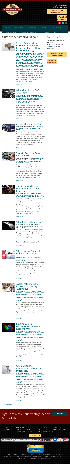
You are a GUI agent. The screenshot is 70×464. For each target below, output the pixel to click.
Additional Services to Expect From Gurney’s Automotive (27, 286)
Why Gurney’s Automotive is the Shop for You (29, 252)
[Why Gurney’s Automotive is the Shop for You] (8, 258)
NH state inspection (23, 196)
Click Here (50, 46)
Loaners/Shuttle (57, 28)
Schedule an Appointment (57, 11)
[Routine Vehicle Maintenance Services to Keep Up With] (8, 331)
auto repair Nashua (36, 56)
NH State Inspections (37, 196)
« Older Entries (7, 404)
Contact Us (35, 435)
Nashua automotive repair (25, 67)
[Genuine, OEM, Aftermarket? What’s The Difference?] (8, 373)
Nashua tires (39, 67)
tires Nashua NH (27, 299)
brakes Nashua (35, 62)
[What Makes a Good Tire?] (8, 229)
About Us (44, 28)
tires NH (23, 227)
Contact (28, 30)
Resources (8, 30)
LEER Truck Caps (35, 128)
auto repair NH (24, 59)
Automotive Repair (22, 62)
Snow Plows (19, 28)
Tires (18, 129)
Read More (19, 84)
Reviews (38, 30)
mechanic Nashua (35, 259)
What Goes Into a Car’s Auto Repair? (28, 91)
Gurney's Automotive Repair (34, 65)
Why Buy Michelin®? (11, 32)
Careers (19, 30)
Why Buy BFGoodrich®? (29, 32)
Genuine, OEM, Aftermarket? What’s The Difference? (28, 368)
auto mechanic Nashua (32, 54)
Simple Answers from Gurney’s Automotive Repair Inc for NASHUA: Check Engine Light (28, 47)
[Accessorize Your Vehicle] (8, 131)
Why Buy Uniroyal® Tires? (48, 32)
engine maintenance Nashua (25, 64)
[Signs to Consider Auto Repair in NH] (8, 160)
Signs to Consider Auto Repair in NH (28, 154)
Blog (47, 30)
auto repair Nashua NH (24, 57)
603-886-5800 (63, 5)
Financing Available (62, 18)
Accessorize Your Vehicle (29, 124)
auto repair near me (36, 96)
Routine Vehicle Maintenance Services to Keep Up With (28, 326)
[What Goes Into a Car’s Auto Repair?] (8, 97)
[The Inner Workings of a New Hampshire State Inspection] (8, 193)
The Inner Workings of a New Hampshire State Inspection (28, 188)
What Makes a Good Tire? (29, 221)
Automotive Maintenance (30, 60)
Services (7, 28)
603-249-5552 (63, 7)
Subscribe (60, 414)
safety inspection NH (31, 297)
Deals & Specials (32, 28)
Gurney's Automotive (23, 101)
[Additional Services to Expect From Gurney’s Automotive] (8, 291)
